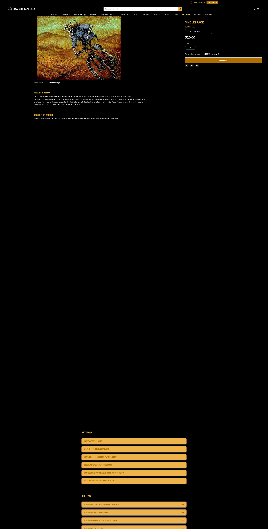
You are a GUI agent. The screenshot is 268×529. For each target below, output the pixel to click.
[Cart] (258, 9)
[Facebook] (187, 65)
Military (156, 14)
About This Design (54, 83)
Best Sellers (93, 14)
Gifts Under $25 (123, 14)
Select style (190, 27)
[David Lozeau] (21, 9)
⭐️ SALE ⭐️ (186, 14)
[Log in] (253, 9)
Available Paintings (80, 14)
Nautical (167, 14)
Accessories (54, 14)
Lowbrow (145, 14)
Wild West (209, 14)
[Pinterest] (197, 65)
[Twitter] (192, 65)
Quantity (188, 44)
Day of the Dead (107, 14)
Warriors (197, 14)
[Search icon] (180, 9)
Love (135, 14)
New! (176, 14)
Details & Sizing (39, 83)
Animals (66, 14)
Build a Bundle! (146, 2)
